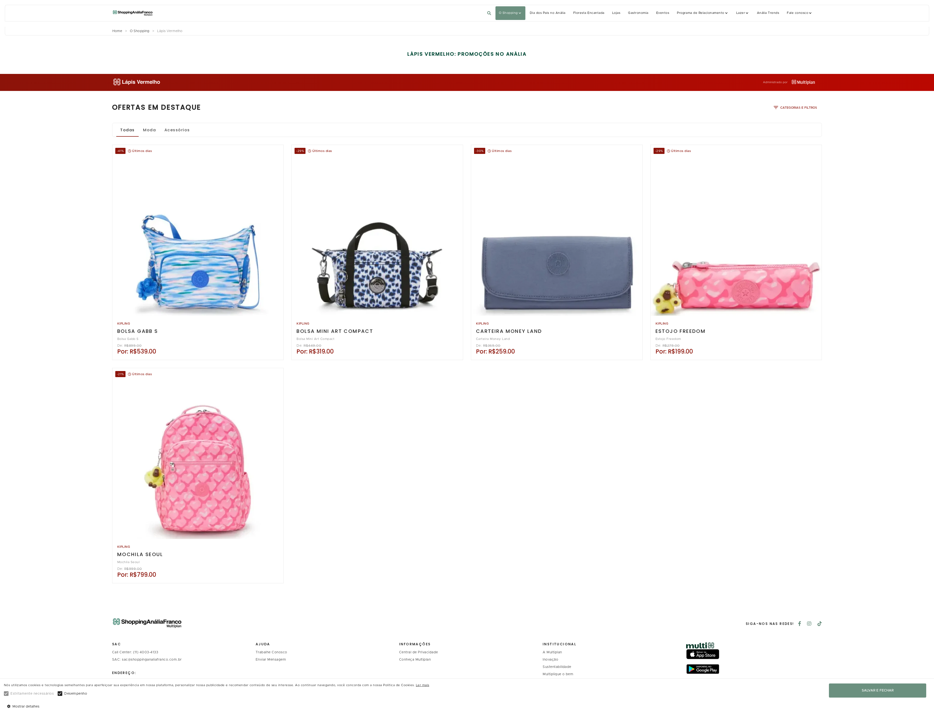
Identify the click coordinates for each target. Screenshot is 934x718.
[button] (510, 13)
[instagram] (809, 624)
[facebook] (799, 624)
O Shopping (508, 13)
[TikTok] (819, 624)
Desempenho (75, 693)
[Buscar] (489, 13)
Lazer (740, 13)
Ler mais (422, 685)
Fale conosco (797, 13)
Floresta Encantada (588, 13)
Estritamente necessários (32, 693)
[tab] (127, 130)
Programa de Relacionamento (700, 13)
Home (117, 31)
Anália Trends (768, 13)
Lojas (616, 13)
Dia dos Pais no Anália (548, 13)
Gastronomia (638, 13)
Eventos (662, 13)
